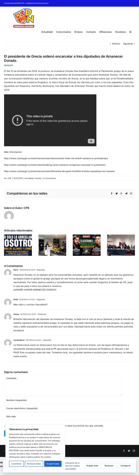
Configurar (126, 465)
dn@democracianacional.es (37, 3)
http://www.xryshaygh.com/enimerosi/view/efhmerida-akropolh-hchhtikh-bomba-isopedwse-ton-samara (59, 171)
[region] (35, 447)
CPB (9, 178)
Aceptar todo (92, 465)
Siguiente (128, 43)
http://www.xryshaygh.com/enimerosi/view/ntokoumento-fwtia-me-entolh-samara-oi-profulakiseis (56, 158)
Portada (38, 178)
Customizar (16, 464)
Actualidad (28, 178)
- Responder (40, 270)
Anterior (116, 43)
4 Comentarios (49, 178)
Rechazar (109, 465)
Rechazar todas (34, 464)
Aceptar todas (52, 464)
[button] (130, 31)
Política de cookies (67, 468)
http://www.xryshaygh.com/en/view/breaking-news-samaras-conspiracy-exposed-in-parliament (54, 164)
